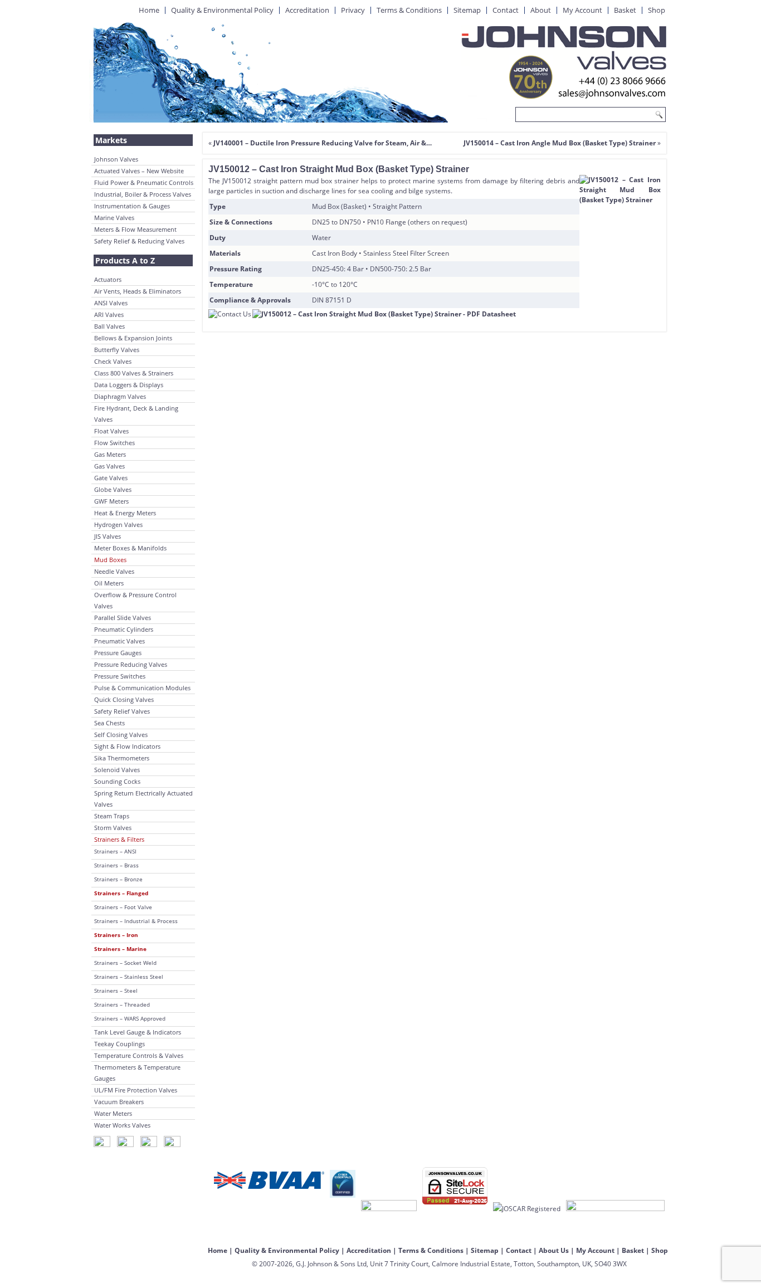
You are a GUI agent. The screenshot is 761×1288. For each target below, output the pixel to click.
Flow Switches (114, 442)
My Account (582, 10)
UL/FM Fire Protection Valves (135, 1090)
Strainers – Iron (116, 935)
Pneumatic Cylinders (123, 629)
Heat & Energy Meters (125, 513)
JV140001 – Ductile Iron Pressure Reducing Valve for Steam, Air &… (322, 143)
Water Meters (113, 1113)
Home (149, 10)
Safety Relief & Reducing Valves (139, 241)
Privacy (353, 10)
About (540, 10)
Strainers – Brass (116, 865)
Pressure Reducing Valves (130, 664)
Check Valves (112, 361)
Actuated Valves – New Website (139, 171)
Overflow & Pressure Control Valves (135, 600)
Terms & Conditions (409, 10)
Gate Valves (111, 478)
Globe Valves (112, 489)
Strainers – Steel (116, 990)
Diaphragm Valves (120, 396)
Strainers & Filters (119, 839)
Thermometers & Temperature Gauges (137, 1072)
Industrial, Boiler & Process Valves (142, 194)
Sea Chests (109, 723)
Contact (505, 10)
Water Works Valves (122, 1125)
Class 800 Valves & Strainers (133, 373)
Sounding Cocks (117, 781)
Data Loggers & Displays (128, 384)
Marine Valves (114, 217)
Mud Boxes (110, 559)
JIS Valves (107, 536)
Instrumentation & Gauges (132, 206)
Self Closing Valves (121, 734)
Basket (625, 10)
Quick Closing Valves (124, 699)
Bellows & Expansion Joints (133, 338)
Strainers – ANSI (115, 851)
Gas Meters (110, 454)
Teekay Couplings (119, 1044)
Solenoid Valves (117, 769)
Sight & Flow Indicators (127, 746)
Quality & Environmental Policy (222, 10)
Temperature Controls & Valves (138, 1055)
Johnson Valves (116, 159)
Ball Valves (109, 326)
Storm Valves (112, 827)
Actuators (107, 279)
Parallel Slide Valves (122, 617)
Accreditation (307, 10)
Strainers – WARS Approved (129, 1018)
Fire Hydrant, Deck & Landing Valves (136, 413)
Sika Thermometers (121, 758)
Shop (656, 10)
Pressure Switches (119, 676)
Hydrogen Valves (118, 524)
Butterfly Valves (116, 349)
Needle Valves (114, 571)
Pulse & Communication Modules (142, 688)
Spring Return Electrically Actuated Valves (143, 798)
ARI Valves (109, 314)
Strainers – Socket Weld (125, 963)
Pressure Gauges (118, 652)
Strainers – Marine (120, 949)
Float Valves (111, 431)
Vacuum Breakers (119, 1101)
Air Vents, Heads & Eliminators (137, 291)
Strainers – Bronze (118, 879)
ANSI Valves (111, 303)
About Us (554, 1250)
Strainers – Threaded (122, 1004)
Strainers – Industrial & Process (136, 921)
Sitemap (467, 10)
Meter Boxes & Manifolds (130, 548)
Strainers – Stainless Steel (128, 976)
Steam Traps (111, 816)
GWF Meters (111, 501)
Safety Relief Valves (122, 711)
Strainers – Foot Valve (123, 907)
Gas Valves (109, 466)
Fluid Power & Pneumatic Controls (143, 182)
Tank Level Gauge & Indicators (137, 1032)
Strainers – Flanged (121, 893)
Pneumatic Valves (119, 641)
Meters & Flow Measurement (135, 229)
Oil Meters (109, 583)
